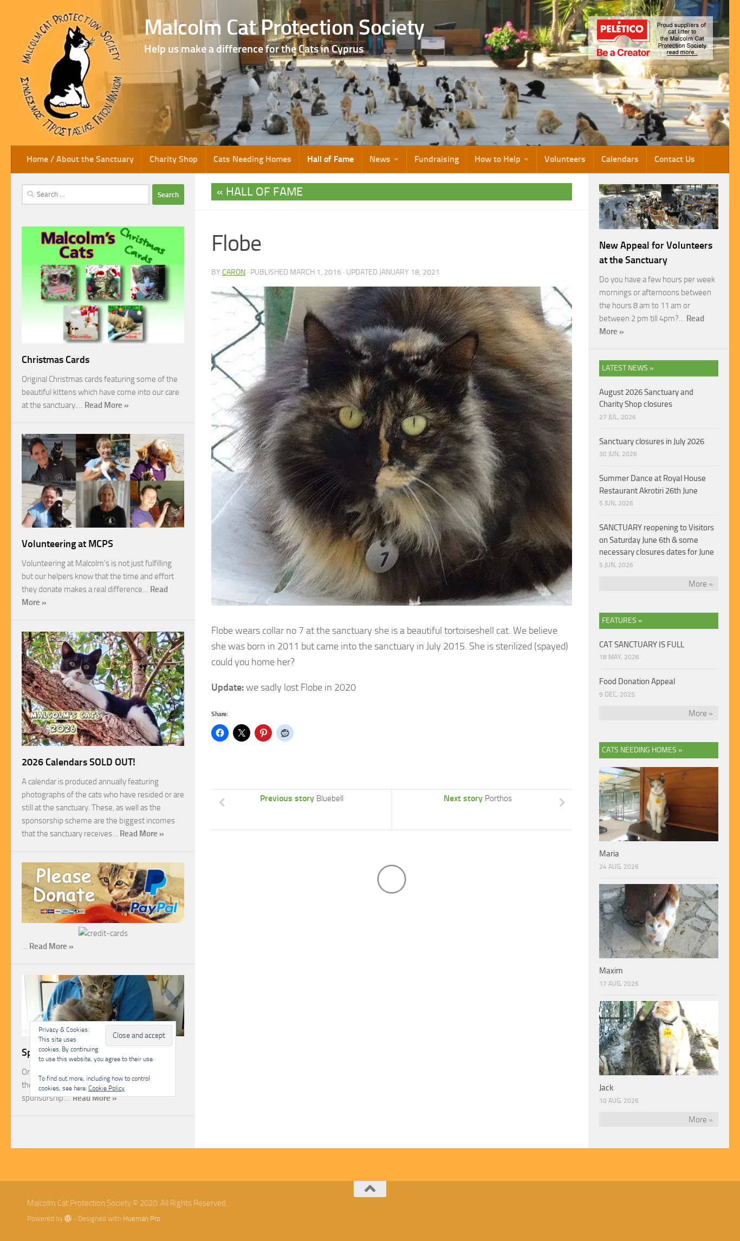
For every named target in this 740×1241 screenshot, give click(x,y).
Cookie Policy (106, 1088)
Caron (233, 272)
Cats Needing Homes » (642, 750)
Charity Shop (174, 159)
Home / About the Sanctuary (80, 159)
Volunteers (565, 159)
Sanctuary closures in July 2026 (651, 441)
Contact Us (674, 159)
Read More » (107, 405)
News (380, 159)
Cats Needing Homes (252, 159)
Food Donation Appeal (637, 681)
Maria (609, 854)
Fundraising (436, 159)
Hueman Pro (141, 1218)
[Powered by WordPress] (68, 1218)
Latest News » (628, 368)
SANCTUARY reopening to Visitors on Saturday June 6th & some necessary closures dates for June (656, 540)
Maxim (611, 971)
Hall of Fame (330, 159)
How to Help (498, 159)
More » (701, 584)
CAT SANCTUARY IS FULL (641, 644)
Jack (606, 1088)
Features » (622, 620)
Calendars (620, 159)
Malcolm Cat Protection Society (284, 27)
